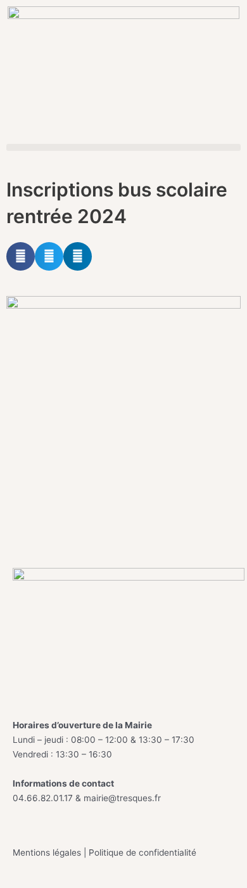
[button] (123, 147)
